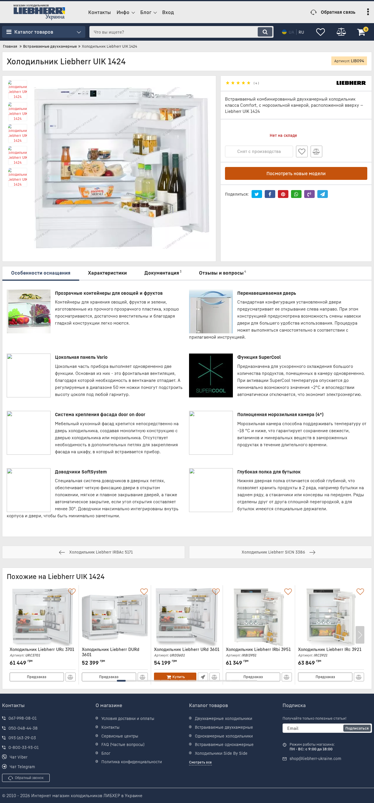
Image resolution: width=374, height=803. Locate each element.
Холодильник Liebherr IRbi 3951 (258, 652)
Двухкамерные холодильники (223, 718)
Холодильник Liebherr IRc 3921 (329, 652)
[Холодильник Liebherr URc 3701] (43, 617)
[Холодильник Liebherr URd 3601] (187, 617)
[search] (265, 32)
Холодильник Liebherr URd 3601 (186, 652)
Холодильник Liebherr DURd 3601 (110, 655)
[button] (121, 681)
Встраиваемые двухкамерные (224, 727)
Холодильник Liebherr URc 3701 (42, 652)
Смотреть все (200, 762)
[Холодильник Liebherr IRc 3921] (331, 617)
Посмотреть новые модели (296, 173)
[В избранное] (302, 151)
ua (291, 32)
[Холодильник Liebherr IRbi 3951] (259, 617)
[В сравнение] (316, 151)
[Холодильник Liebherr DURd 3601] (115, 617)
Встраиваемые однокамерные (224, 744)
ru (301, 32)
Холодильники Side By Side (221, 753)
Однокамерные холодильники (224, 735)
